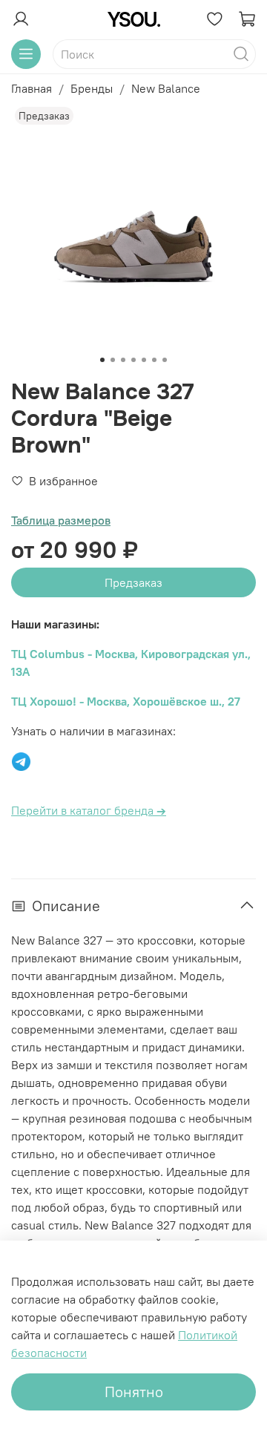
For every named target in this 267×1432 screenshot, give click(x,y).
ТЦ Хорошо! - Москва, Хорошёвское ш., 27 (125, 701)
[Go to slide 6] (154, 360)
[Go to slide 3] (123, 360)
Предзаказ (133, 582)
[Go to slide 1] (102, 360)
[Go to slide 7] (164, 360)
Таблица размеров (61, 520)
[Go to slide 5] (144, 360)
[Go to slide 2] (113, 360)
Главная (31, 88)
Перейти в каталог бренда (88, 810)
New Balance (165, 88)
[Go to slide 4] (133, 360)
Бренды (91, 88)
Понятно (134, 1391)
